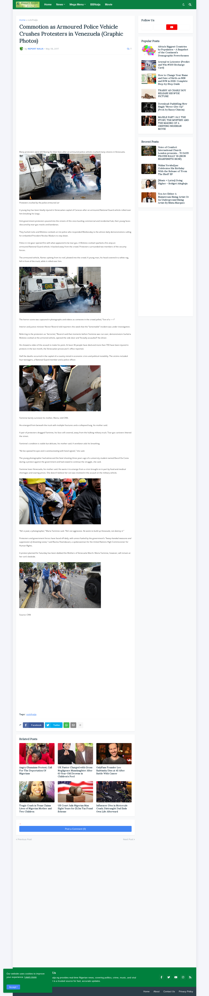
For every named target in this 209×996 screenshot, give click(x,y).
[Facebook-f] (147, 27)
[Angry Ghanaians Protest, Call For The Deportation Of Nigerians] (37, 753)
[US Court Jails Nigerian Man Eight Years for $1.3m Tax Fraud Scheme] (75, 791)
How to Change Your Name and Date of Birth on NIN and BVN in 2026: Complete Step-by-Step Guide (173, 80)
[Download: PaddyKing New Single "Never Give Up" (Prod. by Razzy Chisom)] (148, 107)
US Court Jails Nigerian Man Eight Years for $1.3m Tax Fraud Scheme (75, 808)
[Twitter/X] (159, 27)
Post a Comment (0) (75, 829)
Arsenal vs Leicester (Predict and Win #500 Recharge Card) (174, 64)
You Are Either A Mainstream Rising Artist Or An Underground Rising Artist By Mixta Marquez (173, 198)
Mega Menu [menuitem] (77, 4)
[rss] (190, 977)
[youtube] (171, 27)
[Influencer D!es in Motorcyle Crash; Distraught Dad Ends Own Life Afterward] (114, 791)
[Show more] (80, 725)
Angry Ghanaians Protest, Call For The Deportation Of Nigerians (35, 770)
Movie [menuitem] (108, 4)
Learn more (30, 977)
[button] (183, 5)
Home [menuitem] (48, 4)
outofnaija (32, 20)
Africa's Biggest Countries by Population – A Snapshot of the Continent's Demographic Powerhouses (173, 51)
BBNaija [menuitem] (95, 4)
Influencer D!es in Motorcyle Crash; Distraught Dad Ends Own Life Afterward (112, 808)
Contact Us (169, 991)
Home (22, 20)
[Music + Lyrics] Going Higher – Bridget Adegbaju (172, 182)
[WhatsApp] (66, 725)
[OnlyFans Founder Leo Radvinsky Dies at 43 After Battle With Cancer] (114, 753)
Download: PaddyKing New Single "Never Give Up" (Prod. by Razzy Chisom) (172, 106)
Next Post (128, 839)
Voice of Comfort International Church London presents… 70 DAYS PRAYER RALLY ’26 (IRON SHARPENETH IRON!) (173, 153)
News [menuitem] (59, 4)
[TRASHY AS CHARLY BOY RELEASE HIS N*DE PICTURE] (148, 94)
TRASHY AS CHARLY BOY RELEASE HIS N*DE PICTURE (172, 93)
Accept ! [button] (13, 987)
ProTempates (54, 991)
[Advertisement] (75, 102)
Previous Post (25, 839)
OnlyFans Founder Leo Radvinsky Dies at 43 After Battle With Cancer (110, 770)
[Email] (73, 725)
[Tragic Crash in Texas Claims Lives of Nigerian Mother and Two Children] (37, 791)
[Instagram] (184, 27)
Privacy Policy (186, 991)
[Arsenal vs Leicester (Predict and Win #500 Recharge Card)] (148, 65)
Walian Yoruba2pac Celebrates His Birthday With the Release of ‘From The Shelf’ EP (172, 170)
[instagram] (183, 977)
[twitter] (168, 977)
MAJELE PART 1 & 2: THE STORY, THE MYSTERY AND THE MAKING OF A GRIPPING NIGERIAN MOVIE (173, 123)
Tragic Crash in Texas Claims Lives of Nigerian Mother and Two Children (35, 808)
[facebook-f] (161, 977)
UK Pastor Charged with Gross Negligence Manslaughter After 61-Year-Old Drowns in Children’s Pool (75, 772)
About (156, 991)
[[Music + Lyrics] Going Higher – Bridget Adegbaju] (148, 184)
